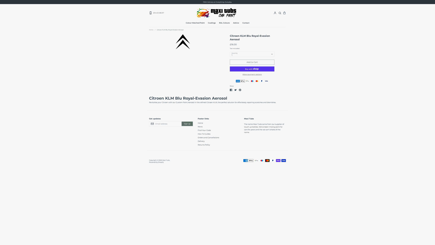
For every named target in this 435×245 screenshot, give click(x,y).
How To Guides (204, 134)
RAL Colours (224, 23)
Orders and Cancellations (208, 137)
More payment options (252, 74)
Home (200, 123)
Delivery (201, 141)
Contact (245, 23)
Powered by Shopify (156, 162)
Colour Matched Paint (195, 23)
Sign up (187, 124)
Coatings (212, 23)
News (200, 127)
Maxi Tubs (166, 160)
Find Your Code (204, 130)
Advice (236, 23)
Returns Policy (204, 145)
